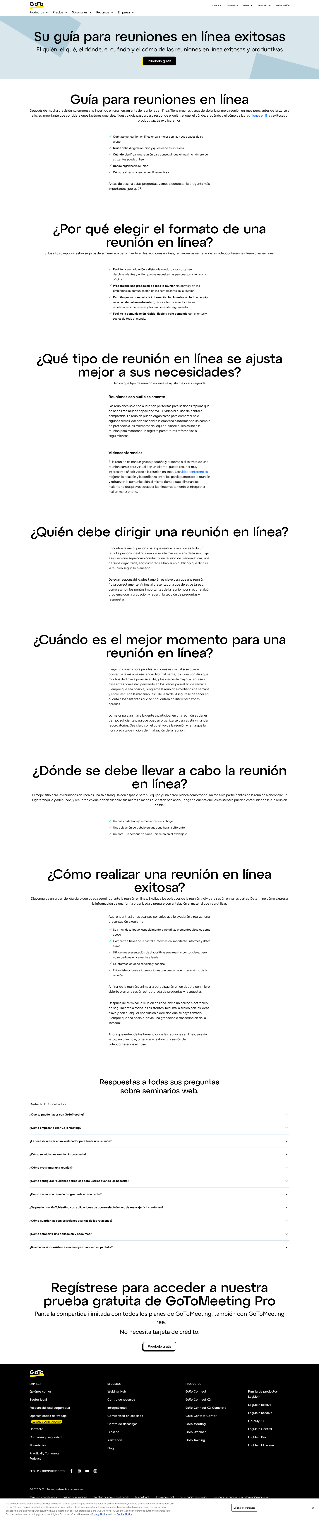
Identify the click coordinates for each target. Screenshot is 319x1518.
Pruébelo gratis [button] (159, 61)
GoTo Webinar (196, 1432)
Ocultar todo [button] (58, 1104)
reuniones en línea (259, 115)
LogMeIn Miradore (261, 1445)
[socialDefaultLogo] (71, 1470)
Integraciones (117, 1407)
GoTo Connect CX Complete (206, 1407)
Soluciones (80, 12)
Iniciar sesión (282, 5)
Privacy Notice (99, 1514)
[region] (159, 1508)
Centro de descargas (122, 1424)
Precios (58, 12)
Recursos (102, 12)
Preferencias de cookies (193, 1497)
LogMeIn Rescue (259, 1404)
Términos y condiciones (43, 1497)
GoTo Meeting (196, 1424)
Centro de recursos (121, 1399)
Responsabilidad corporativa (50, 1407)
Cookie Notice (124, 1514)
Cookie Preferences (244, 1507)
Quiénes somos (41, 1391)
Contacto (217, 5)
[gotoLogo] (37, 5)
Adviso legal (142, 1497)
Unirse (245, 5)
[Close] (313, 1508)
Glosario (113, 1432)
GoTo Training (195, 1440)
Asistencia (232, 5)
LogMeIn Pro (257, 1437)
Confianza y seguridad (45, 1437)
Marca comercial (164, 1497)
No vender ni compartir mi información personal (240, 1497)
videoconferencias (194, 472)
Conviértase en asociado (125, 1415)
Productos (37, 12)
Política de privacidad (75, 1497)
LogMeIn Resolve (260, 1412)
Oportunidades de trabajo (48, 1415)
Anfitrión (262, 5)
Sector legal (38, 1399)
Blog (110, 1448)
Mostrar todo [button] (38, 1104)
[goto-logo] (159, 1373)
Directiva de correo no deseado (111, 1497)
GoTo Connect (196, 1391)
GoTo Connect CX (198, 1399)
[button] (159, 1114)
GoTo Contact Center (201, 1415)
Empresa (124, 12)
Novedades (38, 1445)
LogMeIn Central (260, 1429)
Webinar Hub (116, 1391)
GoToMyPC (256, 1421)
